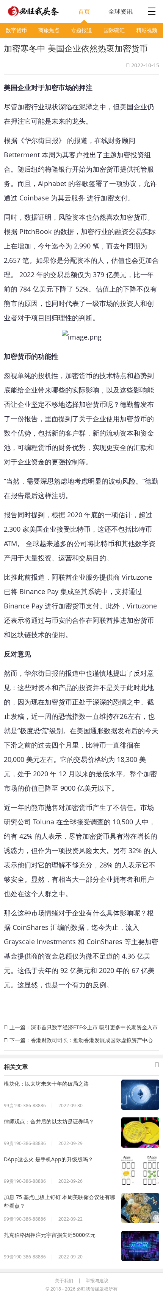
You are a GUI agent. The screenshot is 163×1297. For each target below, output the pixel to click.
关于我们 (64, 1280)
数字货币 (16, 30)
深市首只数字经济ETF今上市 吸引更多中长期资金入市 (94, 1027)
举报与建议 (97, 1280)
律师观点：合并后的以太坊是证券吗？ (49, 1121)
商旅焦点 (49, 30)
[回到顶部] (153, 1283)
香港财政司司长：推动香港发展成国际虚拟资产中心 (92, 1040)
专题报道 (81, 30)
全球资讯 (120, 11)
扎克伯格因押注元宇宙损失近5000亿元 (50, 1234)
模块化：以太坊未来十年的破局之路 (46, 1083)
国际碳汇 (114, 30)
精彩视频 (146, 30)
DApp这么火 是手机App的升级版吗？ (48, 1159)
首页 (84, 11)
